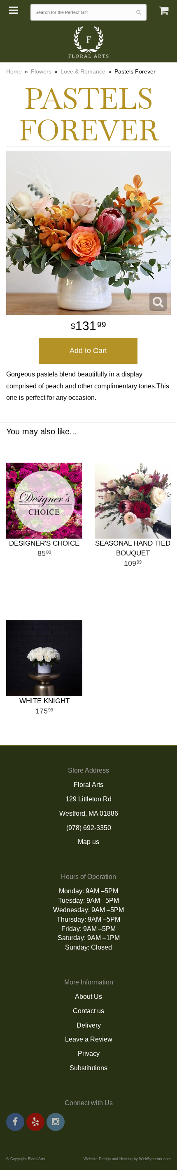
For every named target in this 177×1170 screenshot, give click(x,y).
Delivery (89, 1025)
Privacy (89, 1053)
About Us (88, 996)
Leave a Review (88, 1039)
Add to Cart (88, 350)
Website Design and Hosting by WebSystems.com (127, 1159)
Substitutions (88, 1067)
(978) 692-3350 (88, 827)
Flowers (41, 71)
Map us (88, 841)
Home (14, 71)
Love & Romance (83, 71)
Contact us (88, 1010)
